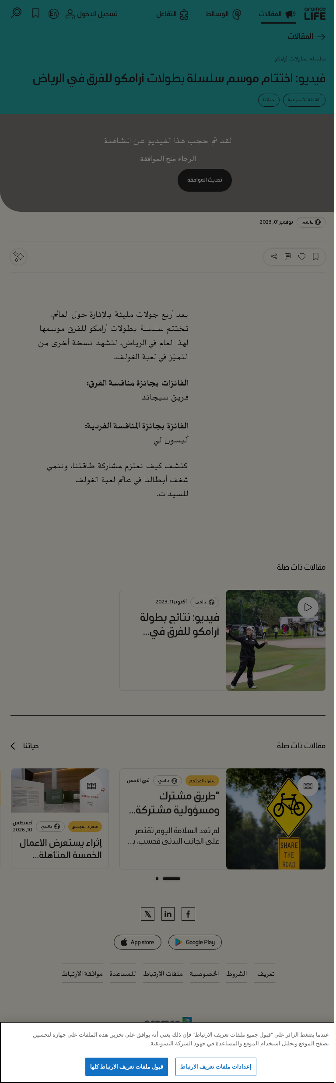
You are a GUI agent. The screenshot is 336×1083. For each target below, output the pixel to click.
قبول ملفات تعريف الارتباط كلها (127, 1066)
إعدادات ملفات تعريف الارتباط (216, 1066)
